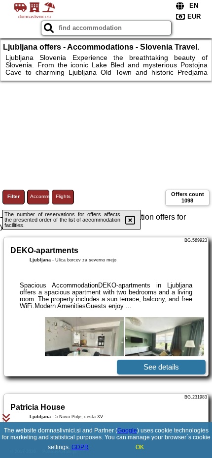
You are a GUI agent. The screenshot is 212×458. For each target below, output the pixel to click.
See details (161, 367)
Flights (63, 196)
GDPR (80, 447)
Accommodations (39, 196)
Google (127, 430)
